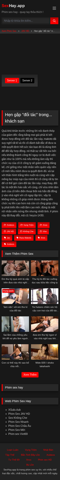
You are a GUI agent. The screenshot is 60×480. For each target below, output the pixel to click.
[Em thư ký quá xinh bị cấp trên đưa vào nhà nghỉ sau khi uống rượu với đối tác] (15, 268)
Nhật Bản (48, 449)
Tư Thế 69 (14, 459)
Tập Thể (9, 454)
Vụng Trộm (31, 449)
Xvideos (50, 454)
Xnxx (28, 459)
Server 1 (12, 80)
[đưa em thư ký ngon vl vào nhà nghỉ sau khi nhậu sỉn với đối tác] (44, 324)
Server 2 (27, 80)
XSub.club (14, 409)
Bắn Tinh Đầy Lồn (30, 454)
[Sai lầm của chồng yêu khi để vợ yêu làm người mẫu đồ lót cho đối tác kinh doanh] (15, 324)
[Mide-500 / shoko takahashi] (44, 352)
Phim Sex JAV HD (19, 413)
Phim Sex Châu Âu (19, 425)
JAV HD (25, 31)
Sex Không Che (17, 417)
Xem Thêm (30, 374)
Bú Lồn (30, 464)
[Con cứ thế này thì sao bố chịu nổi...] (15, 352)
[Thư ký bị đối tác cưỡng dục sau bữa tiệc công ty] (44, 268)
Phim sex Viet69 (18, 434)
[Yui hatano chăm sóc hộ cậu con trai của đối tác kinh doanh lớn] (44, 296)
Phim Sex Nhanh (18, 421)
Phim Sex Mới (16, 429)
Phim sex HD (45, 459)
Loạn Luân (12, 449)
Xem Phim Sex (9, 31)
